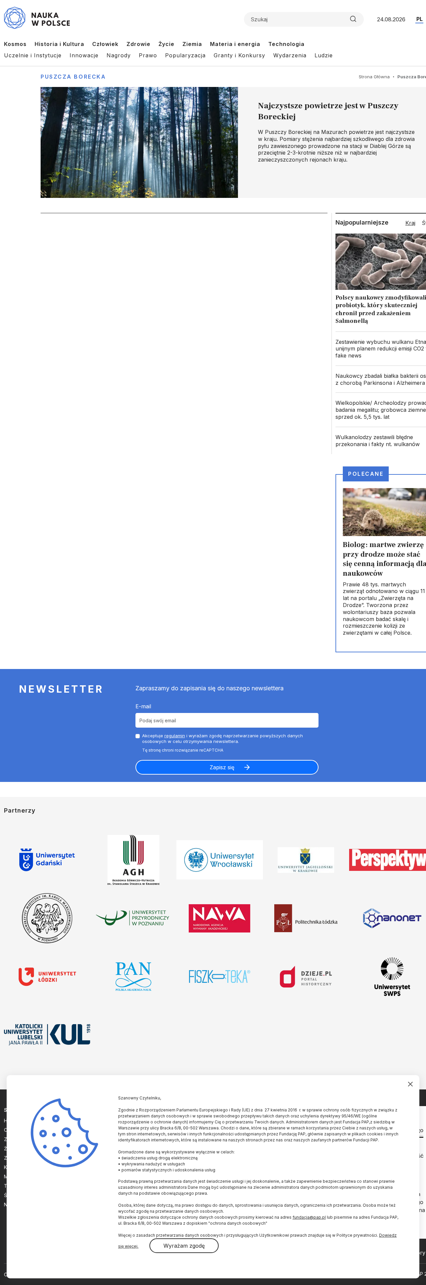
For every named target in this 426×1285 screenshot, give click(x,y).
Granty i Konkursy (239, 55)
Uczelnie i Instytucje (33, 55)
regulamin (174, 735)
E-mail (143, 706)
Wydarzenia (290, 55)
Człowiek (105, 44)
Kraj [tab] (410, 223)
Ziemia (192, 44)
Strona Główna (374, 76)
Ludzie (324, 55)
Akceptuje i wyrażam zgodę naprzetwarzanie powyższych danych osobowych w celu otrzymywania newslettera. (222, 738)
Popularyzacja (185, 55)
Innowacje (84, 55)
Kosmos (15, 44)
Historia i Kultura (59, 44)
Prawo (148, 55)
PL (419, 19)
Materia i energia (235, 44)
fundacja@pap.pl (309, 1217)
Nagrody (118, 55)
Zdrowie (138, 44)
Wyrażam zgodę (184, 1245)
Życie (166, 44)
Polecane (365, 473)
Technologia (286, 44)
